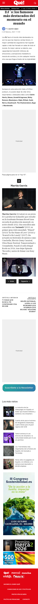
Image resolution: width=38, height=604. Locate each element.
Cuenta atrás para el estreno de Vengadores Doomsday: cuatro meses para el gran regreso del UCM (25, 424)
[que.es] (19, 3)
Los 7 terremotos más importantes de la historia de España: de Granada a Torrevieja (25, 450)
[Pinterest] (20, 290)
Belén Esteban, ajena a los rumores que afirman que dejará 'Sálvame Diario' (28, 306)
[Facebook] (11, 290)
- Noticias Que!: (15, 8)
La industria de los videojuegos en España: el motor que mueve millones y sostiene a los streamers (25, 410)
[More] (30, 290)
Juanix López (13, 29)
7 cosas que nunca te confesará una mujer (9, 303)
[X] (16, 290)
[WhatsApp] (25, 290)
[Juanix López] (4, 28)
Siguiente (24, 281)
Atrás (12, 281)
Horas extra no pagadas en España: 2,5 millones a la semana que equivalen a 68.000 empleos (24, 463)
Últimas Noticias (5, 8)
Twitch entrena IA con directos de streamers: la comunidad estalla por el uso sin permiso (25, 437)
